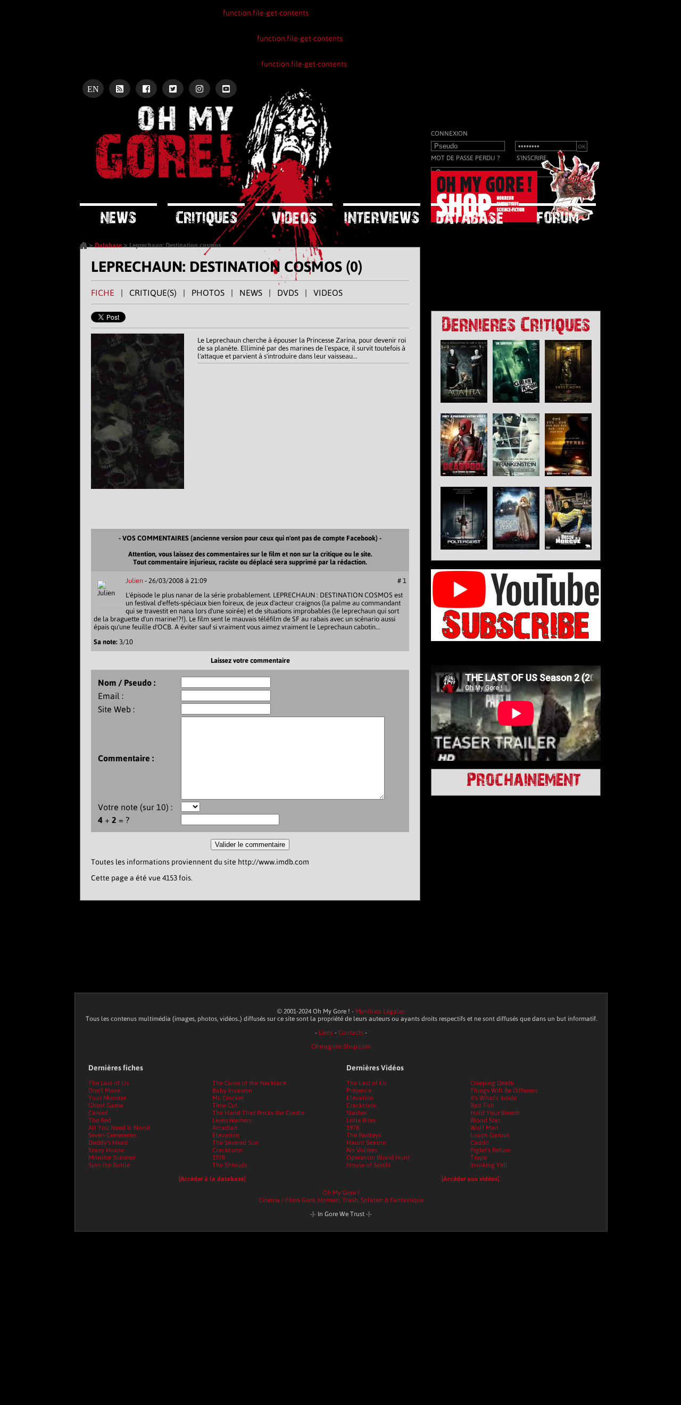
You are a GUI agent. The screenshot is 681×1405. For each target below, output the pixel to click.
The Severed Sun (235, 1142)
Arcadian (225, 1128)
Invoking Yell (489, 1165)
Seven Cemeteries (112, 1135)
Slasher (356, 1113)
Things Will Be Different (503, 1090)
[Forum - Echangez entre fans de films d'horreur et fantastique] (557, 213)
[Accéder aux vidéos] (470, 1179)
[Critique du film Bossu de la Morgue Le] (568, 552)
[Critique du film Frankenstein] (516, 479)
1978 (218, 1157)
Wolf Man (484, 1128)
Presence (358, 1090)
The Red (99, 1120)
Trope (478, 1157)
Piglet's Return (490, 1150)
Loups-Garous (490, 1135)
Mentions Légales (380, 1011)
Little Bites (361, 1120)
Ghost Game (105, 1105)
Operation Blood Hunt (378, 1157)
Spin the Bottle (109, 1165)
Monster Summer (112, 1157)
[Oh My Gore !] (83, 247)
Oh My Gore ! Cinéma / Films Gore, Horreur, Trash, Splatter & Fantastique (341, 1196)
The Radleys (363, 1135)
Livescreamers (232, 1120)
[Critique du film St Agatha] (464, 405)
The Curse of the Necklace (249, 1083)
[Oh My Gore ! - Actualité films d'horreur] (213, 119)
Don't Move (104, 1090)
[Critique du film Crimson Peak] (516, 552)
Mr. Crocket (228, 1098)
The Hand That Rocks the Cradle (258, 1113)
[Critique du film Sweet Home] (568, 405)
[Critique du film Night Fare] (568, 479)
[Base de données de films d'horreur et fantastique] (469, 213)
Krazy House (106, 1150)
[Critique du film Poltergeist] (464, 552)
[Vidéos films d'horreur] (294, 213)
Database (108, 245)
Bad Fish (482, 1105)
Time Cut (224, 1105)
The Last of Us (108, 1083)
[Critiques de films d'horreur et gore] (206, 214)
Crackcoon (227, 1150)
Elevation (225, 1135)
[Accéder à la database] (212, 1179)
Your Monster (107, 1098)
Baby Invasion (232, 1090)
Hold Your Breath (495, 1113)
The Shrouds (229, 1165)
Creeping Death (492, 1083)
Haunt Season (366, 1142)
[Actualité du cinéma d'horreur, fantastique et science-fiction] (118, 213)
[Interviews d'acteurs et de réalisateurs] (381, 213)
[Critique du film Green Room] (516, 405)
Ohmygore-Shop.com (341, 1046)
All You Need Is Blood (119, 1128)
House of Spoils (368, 1165)
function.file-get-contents (266, 13)
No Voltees (361, 1150)
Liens (326, 1032)
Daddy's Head (108, 1142)
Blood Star (485, 1120)
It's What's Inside (493, 1098)
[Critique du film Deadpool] (464, 479)
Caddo (479, 1142)
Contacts (350, 1032)
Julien (134, 581)
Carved (98, 1113)
